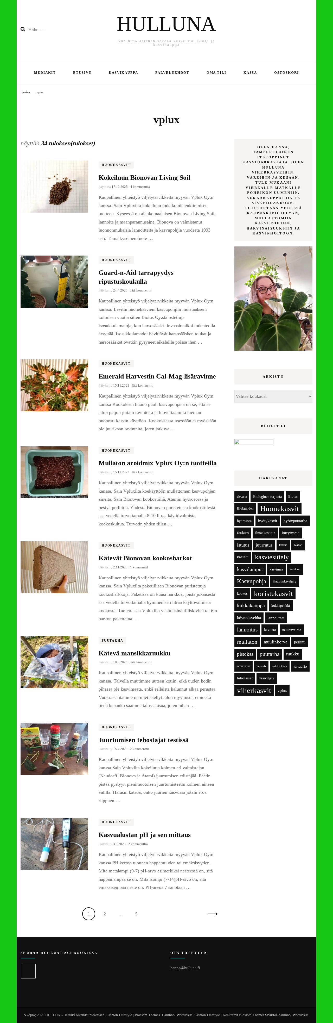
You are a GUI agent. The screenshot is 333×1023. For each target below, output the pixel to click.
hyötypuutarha (295, 521)
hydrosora (244, 521)
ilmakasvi (243, 533)
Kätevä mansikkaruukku (134, 653)
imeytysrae (290, 533)
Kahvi (298, 545)
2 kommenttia (140, 749)
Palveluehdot (172, 73)
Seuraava (210, 913)
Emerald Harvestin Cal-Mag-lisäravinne (157, 376)
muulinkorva (275, 642)
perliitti (299, 642)
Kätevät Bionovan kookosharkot (145, 558)
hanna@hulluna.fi (185, 968)
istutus (243, 545)
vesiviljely (266, 678)
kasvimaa (276, 569)
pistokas (245, 654)
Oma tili (217, 73)
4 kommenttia (140, 187)
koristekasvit (273, 593)
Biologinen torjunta (267, 496)
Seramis (261, 666)
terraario (300, 666)
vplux (282, 690)
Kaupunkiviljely (284, 581)
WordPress (300, 1015)
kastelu (242, 557)
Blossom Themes (251, 1015)
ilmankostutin (265, 533)
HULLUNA (166, 24)
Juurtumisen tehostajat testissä (144, 740)
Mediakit (45, 73)
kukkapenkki (280, 605)
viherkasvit (254, 690)
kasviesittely (272, 557)
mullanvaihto (291, 630)
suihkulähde (279, 666)
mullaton (247, 642)
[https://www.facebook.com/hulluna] (28, 971)
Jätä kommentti (141, 290)
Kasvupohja (251, 581)
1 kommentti (139, 567)
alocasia (242, 496)
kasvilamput (250, 569)
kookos (242, 594)
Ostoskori (286, 73)
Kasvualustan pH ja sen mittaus (145, 835)
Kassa (250, 73)
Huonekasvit (116, 165)
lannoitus (247, 630)
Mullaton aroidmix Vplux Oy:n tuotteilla (158, 463)
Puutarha (112, 640)
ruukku (292, 654)
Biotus (293, 496)
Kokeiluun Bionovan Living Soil (144, 177)
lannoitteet (275, 618)
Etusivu (82, 73)
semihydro (243, 666)
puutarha (270, 654)
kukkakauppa (251, 605)
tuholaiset (245, 678)
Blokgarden (245, 508)
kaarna (283, 545)
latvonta (270, 630)
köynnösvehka (249, 618)
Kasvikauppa (123, 73)
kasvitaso (295, 569)
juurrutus (264, 545)
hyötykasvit (267, 520)
